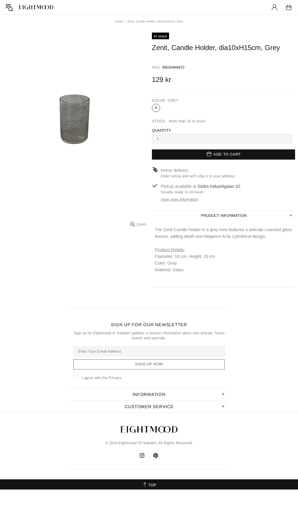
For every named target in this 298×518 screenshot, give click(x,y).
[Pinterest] (155, 455)
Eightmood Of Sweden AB (36, 7)
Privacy (115, 378)
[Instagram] (142, 455)
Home (119, 21)
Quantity (161, 130)
